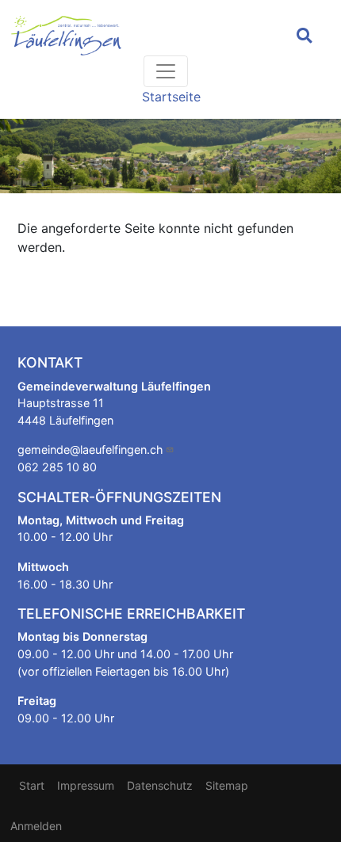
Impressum (85, 785)
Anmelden (36, 825)
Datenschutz (160, 785)
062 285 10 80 (57, 467)
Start (31, 785)
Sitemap (226, 785)
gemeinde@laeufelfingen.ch (90, 449)
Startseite (171, 97)
